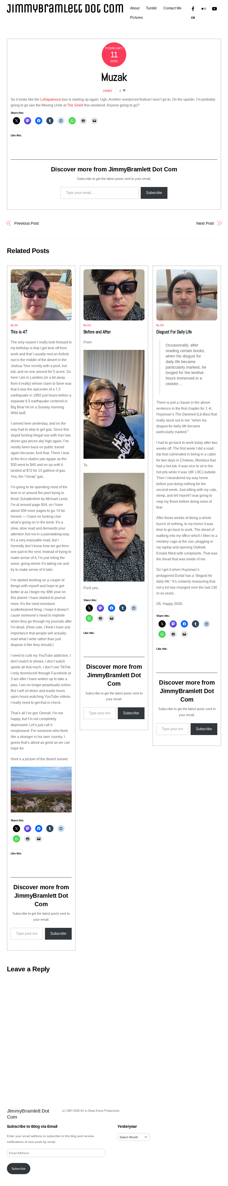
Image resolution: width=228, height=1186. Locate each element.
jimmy (108, 91)
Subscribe (154, 193)
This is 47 (19, 332)
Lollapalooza (50, 99)
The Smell (75, 105)
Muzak (114, 77)
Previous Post (26, 223)
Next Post (205, 223)
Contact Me (172, 8)
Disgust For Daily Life (174, 332)
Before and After (97, 332)
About (134, 8)
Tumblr (151, 8)
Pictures (136, 17)
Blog (14, 325)
